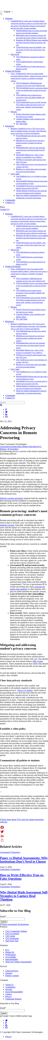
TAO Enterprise (12, 938)
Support (8, 973)
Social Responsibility (14, 992)
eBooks (30, 142)
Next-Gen (15, 54)
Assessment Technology (10, 852)
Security (8, 989)
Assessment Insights (8, 446)
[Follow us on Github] (6, 1027)
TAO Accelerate (32, 90)
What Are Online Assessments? (18, 962)
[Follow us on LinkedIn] (6, 1025)
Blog (19, 446)
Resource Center (28, 131)
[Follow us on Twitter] (6, 1020)
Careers (8, 994)
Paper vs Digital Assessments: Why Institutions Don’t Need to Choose (24, 859)
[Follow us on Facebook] (6, 1023)
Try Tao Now (21, 124)
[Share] (24, 840)
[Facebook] (24, 827)
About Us (9, 984)
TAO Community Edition (16, 931)
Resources (9, 126)
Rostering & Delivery (32, 42)
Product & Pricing (13, 71)
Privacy (8, 996)
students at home (7, 525)
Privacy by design (25, 690)
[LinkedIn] (24, 836)
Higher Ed (9, 952)
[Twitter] (24, 832)
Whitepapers (30, 150)
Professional (10, 954)
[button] (1, 405)
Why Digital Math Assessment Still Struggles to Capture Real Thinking (23, 896)
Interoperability (11, 959)
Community (10, 200)
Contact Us (10, 202)
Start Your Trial (11, 941)
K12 (7, 950)
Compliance (10, 987)
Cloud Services (30, 49)
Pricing (14, 112)
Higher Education (29, 446)
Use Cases (15, 174)
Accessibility (10, 957)
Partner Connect (12, 975)
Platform (9, 18)
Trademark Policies (13, 999)
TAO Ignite (30, 97)
